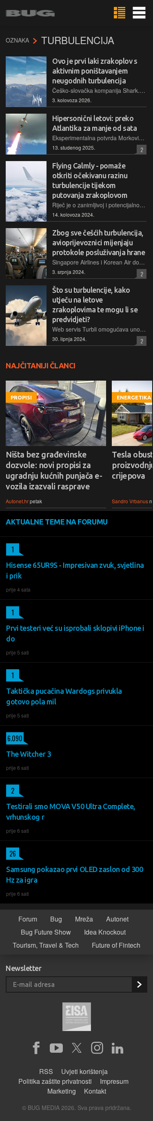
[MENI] (139, 13)
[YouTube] (56, 1048)
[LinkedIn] (117, 1048)
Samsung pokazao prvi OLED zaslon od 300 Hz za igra (74, 874)
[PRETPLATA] (139, 984)
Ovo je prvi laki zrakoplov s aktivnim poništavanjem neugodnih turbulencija (94, 71)
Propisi (21, 397)
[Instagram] (97, 1048)
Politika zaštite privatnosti (55, 1081)
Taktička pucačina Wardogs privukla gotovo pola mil (64, 696)
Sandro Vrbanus (130, 501)
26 (11, 854)
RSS (46, 1071)
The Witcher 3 (28, 754)
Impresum (114, 1081)
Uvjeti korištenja (84, 1071)
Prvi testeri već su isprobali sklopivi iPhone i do (75, 633)
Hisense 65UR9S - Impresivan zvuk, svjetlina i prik (75, 570)
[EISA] (76, 1018)
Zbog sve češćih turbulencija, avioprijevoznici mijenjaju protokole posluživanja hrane (98, 242)
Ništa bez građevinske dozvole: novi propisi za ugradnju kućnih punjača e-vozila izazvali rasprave (54, 470)
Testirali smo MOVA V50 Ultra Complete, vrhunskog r (70, 811)
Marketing (61, 1091)
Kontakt (95, 1091)
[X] (76, 1048)
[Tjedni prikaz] (119, 13)
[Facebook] (36, 1048)
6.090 (14, 738)
